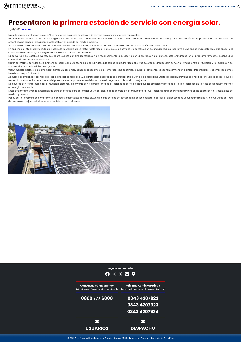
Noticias (26, 29)
